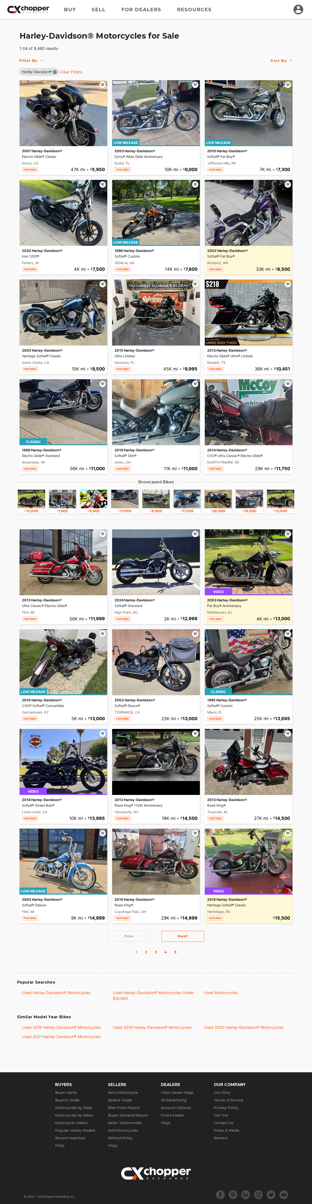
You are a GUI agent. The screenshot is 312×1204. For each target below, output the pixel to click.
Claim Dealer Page (177, 1092)
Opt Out (221, 1115)
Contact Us (223, 1123)
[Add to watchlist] (102, 85)
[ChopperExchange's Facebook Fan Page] (220, 1194)
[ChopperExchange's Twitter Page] (271, 1194)
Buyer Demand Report (128, 1115)
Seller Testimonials (125, 1123)
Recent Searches (70, 1138)
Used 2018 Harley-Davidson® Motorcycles (61, 1027)
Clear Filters (71, 71)
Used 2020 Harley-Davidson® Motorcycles (243, 1027)
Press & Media (226, 1130)
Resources (194, 9)
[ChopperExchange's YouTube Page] (283, 1194)
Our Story (222, 1092)
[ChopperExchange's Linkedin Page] (245, 1194)
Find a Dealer (172, 1115)
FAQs (60, 1145)
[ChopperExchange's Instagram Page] (258, 1194)
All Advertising (173, 1100)
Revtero (221, 1138)
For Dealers (141, 9)
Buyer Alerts (66, 1092)
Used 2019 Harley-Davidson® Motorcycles (152, 1027)
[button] (37, 72)
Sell (99, 9)
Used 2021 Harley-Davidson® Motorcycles (61, 1036)
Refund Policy (120, 1138)
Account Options (176, 1108)
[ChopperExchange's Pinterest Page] (233, 1194)
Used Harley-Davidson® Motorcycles (56, 992)
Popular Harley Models (75, 1130)
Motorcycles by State (73, 1108)
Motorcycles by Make (74, 1115)
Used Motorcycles (221, 992)
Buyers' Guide (67, 1100)
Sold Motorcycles (123, 1130)
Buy (70, 9)
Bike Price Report (124, 1108)
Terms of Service (228, 1100)
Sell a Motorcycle (123, 1092)
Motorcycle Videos (71, 1123)
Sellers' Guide (120, 1100)
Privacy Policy (226, 1108)
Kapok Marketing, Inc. (60, 1196)
